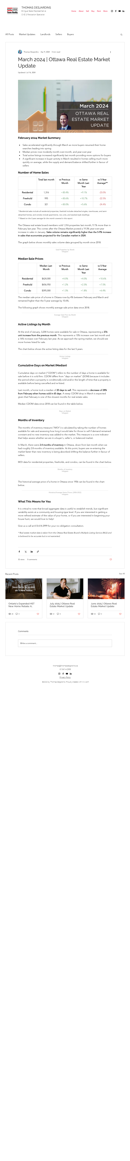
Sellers (58, 34)
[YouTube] (119, 11)
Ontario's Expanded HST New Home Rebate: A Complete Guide (21, 707)
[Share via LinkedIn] (31, 654)
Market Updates (27, 34)
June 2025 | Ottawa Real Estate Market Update (104, 707)
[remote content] (65, 259)
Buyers (70, 34)
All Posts (9, 34)
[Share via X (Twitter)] (25, 654)
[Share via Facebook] (19, 654)
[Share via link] (38, 654)
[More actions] (110, 51)
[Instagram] (112, 11)
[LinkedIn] (123, 11)
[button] (121, 34)
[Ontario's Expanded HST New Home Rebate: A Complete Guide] (23, 691)
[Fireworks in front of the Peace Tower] (106, 691)
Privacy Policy (65, 779)
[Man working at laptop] (65, 691)
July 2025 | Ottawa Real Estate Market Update (62, 707)
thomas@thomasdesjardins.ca (65, 768)
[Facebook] (116, 11)
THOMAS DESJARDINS (36, 7)
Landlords (45, 34)
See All (122, 676)
